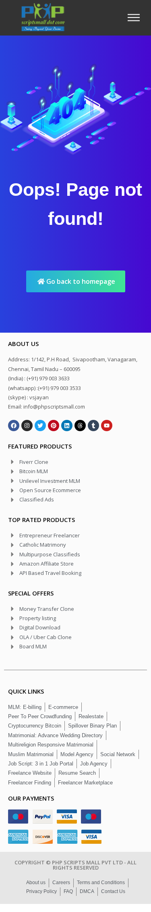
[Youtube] (106, 425)
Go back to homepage (80, 281)
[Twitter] (40, 425)
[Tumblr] (93, 425)
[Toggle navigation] (136, 17)
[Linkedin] (66, 425)
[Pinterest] (53, 425)
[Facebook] (13, 425)
